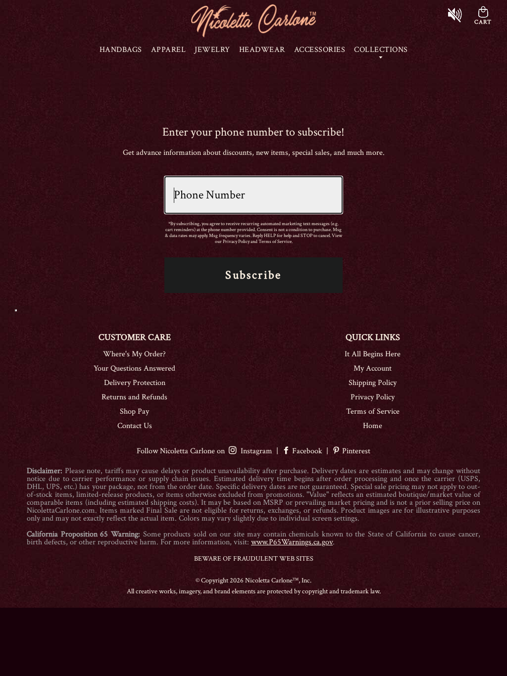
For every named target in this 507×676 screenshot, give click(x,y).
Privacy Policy (236, 242)
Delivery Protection (134, 383)
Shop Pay (134, 411)
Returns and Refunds (134, 397)
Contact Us (134, 426)
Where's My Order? (134, 354)
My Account (373, 368)
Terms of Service (275, 242)
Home (372, 426)
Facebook (307, 451)
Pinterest (355, 451)
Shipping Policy (373, 383)
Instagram (254, 451)
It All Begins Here (373, 354)
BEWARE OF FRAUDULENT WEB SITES (253, 558)
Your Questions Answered (134, 368)
